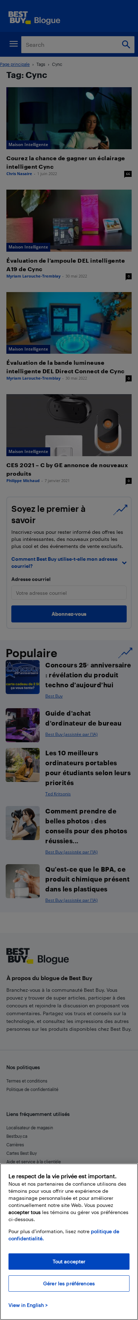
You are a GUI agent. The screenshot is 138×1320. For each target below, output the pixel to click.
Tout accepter (69, 1261)
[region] (69, 1241)
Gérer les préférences (69, 1283)
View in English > (28, 1305)
